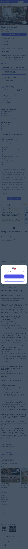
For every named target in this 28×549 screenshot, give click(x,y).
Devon (4, 29)
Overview (3, 48)
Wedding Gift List (5, 518)
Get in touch (20, 48)
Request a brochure (14, 34)
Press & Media (4, 499)
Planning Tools (4, 513)
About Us (3, 495)
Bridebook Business (5, 507)
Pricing (8, 48)
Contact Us (3, 501)
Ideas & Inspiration (5, 516)
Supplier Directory (5, 515)
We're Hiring (4, 497)
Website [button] (6, 261)
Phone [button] (23, 261)
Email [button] (14, 261)
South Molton (9, 29)
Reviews (13, 48)
